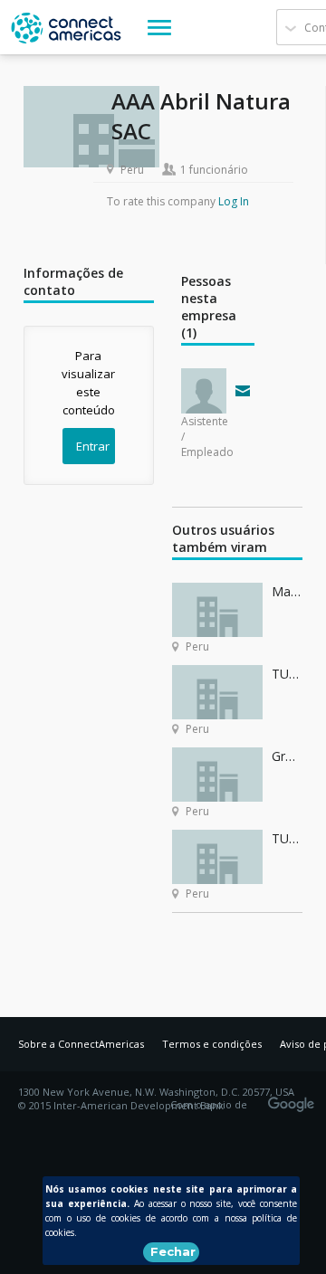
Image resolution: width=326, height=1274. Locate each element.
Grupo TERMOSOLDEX (287, 756)
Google (294, 1098)
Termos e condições (212, 1044)
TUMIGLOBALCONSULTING (287, 673)
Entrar (93, 446)
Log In (233, 201)
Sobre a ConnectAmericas (81, 1044)
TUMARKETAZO (287, 838)
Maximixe (287, 591)
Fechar (173, 1251)
